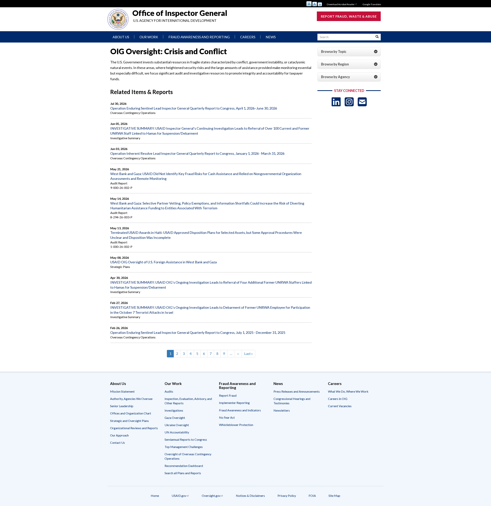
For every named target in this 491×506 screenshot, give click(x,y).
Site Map (334, 495)
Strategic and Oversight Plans (129, 420)
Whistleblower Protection (236, 425)
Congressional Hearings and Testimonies (292, 401)
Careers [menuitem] (247, 37)
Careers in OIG (337, 398)
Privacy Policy (287, 495)
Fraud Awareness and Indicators (240, 410)
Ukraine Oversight (177, 425)
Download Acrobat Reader (341, 4)
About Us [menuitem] (121, 37)
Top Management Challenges (184, 447)
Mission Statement (122, 391)
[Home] (118, 19)
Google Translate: (371, 4)
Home (155, 495)
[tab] (349, 51)
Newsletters (282, 410)
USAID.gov (179, 495)
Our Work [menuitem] (148, 37)
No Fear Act (227, 417)
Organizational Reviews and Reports (134, 428)
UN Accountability (177, 432)
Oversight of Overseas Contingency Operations (188, 456)
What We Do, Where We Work (348, 391)
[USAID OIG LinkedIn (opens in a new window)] (336, 102)
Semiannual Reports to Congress (186, 439)
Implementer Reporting (234, 402)
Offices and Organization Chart (130, 413)
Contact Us (117, 442)
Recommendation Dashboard (184, 466)
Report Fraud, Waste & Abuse (349, 16)
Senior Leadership (121, 406)
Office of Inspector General (179, 13)
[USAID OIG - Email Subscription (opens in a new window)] (362, 102)
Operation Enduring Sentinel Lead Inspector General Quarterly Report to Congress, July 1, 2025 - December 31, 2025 (197, 332)
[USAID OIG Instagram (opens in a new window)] (349, 102)
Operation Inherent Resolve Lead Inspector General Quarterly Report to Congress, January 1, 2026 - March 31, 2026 (197, 153)
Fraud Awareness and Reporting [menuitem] (199, 37)
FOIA (312, 495)
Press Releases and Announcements (297, 391)
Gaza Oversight (175, 417)
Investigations (174, 410)
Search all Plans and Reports (183, 473)
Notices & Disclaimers (250, 495)
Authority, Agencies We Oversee (131, 398)
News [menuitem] (271, 37)
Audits (169, 391)
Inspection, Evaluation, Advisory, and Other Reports (188, 401)
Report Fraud (227, 395)
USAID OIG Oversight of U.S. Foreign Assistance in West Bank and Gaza (163, 262)
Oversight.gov (211, 495)
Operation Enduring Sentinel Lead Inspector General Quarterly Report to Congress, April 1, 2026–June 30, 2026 (193, 108)
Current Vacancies (340, 406)
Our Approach (119, 435)
